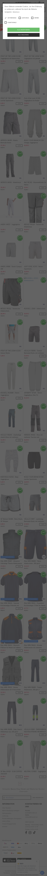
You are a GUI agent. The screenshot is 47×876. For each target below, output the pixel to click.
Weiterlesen (16, 12)
